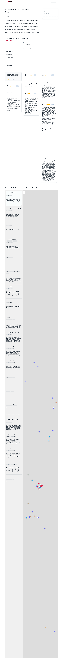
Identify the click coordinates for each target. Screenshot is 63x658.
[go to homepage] (8, 2)
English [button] (53, 1)
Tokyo (15, 6)
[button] (28, 503)
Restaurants (10, 6)
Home (6, 6)
